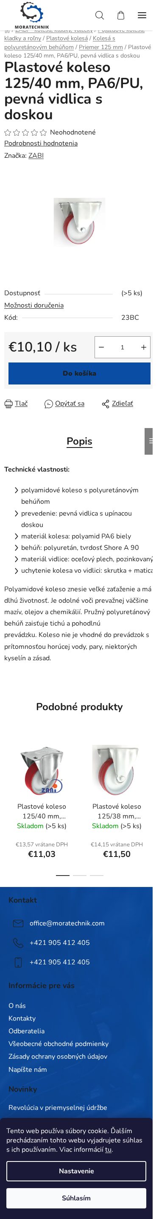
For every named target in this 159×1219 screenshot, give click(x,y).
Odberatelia (26, 1031)
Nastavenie (76, 1171)
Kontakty (22, 1018)
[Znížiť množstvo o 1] (101, 347)
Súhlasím (76, 1198)
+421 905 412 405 (60, 942)
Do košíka (79, 373)
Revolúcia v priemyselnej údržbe (57, 1108)
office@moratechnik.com (67, 923)
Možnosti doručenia (34, 305)
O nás (17, 1005)
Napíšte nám (27, 1069)
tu (108, 1149)
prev (9, 770)
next (150, 770)
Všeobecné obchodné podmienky (58, 1044)
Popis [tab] (79, 441)
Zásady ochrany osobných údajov (57, 1056)
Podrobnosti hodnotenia (41, 143)
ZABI (36, 155)
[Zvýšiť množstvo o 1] (143, 347)
